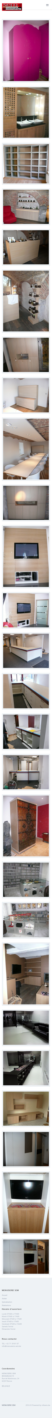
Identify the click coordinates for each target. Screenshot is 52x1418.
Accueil (4, 1295)
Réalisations (6, 1305)
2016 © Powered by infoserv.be (38, 1405)
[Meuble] (26, 50)
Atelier (4, 1298)
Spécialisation (7, 1302)
